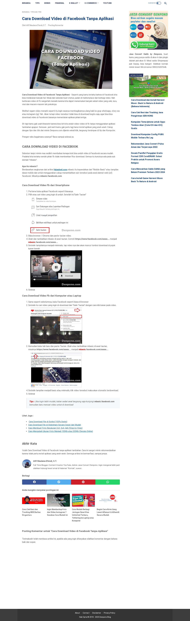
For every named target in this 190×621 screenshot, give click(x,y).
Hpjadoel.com (60, 169)
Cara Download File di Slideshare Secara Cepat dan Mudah (54, 425)
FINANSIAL (59, 3)
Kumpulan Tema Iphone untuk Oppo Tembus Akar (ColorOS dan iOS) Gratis (148, 125)
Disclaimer (96, 613)
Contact (86, 613)
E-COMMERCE (91, 3)
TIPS (37, 3)
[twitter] (59, 482)
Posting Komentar (55, 25)
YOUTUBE (107, 3)
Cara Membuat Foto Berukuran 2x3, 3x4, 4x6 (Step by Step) (55, 428)
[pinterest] (83, 482)
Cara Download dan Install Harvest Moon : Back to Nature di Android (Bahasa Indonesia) (148, 103)
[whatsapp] (107, 482)
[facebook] (34, 482)
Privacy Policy (109, 613)
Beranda (26, 3)
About (77, 613)
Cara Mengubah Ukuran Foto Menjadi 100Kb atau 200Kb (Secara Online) (60, 431)
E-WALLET (73, 3)
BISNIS (47, 3)
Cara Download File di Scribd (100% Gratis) (48, 421)
